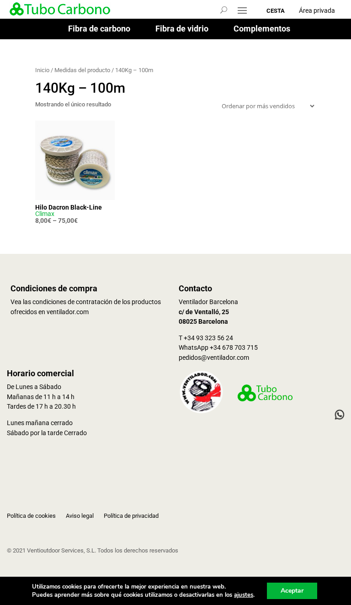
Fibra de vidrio (181, 29)
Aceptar (292, 590)
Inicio (42, 70)
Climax (44, 213)
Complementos (262, 29)
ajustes (243, 595)
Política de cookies (31, 516)
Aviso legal (80, 516)
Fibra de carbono (99, 29)
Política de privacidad (131, 516)
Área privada (317, 10)
